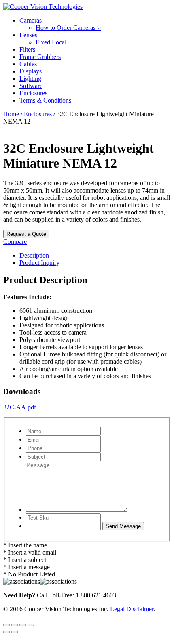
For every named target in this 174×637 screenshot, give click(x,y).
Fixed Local (51, 42)
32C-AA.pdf (19, 407)
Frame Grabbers (40, 56)
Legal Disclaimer (131, 609)
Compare (15, 241)
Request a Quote (26, 234)
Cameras (30, 20)
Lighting (30, 78)
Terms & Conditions (45, 100)
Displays (30, 71)
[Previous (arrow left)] (6, 632)
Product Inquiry (39, 262)
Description (34, 255)
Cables (28, 64)
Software (30, 85)
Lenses (28, 34)
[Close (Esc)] (31, 625)
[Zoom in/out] (6, 625)
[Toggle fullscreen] (14, 625)
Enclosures (33, 93)
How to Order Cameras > (68, 27)
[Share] (22, 625)
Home (11, 114)
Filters (27, 49)
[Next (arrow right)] (14, 632)
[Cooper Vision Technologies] (43, 6)
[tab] (95, 255)
